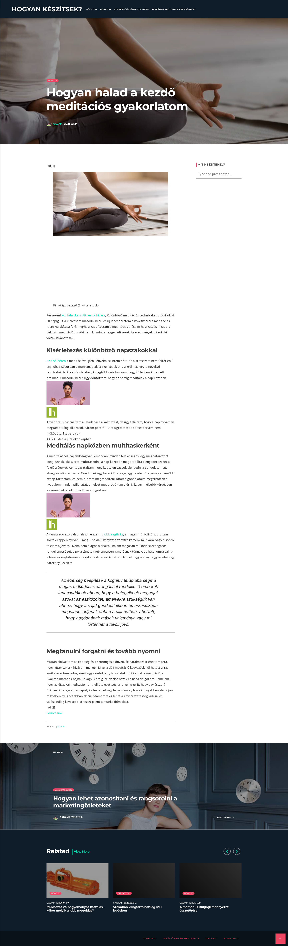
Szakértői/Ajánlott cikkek (131, 9)
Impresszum (149, 938)
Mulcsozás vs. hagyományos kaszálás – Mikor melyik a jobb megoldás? (75, 909)
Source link (54, 713)
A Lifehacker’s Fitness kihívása (83, 315)
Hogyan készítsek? (47, 9)
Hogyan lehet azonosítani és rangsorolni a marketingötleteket (115, 802)
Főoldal (92, 9)
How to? (52, 80)
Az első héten (56, 361)
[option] (77, 889)
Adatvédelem (231, 938)
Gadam (57, 123)
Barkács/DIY (124, 893)
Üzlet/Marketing (63, 790)
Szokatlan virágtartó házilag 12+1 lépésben (137, 909)
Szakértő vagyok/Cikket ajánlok (173, 9)
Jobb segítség (113, 534)
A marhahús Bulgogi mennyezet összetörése (204, 909)
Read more (224, 817)
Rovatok (105, 9)
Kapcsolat (212, 938)
